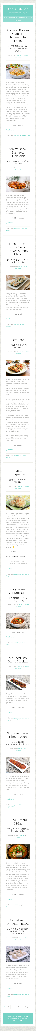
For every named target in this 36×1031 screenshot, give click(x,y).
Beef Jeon (18, 340)
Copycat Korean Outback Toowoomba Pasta (18, 35)
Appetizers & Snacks (18, 228)
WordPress (16, 1020)
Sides (13, 457)
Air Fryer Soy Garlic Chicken (18, 659)
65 (18, 1007)
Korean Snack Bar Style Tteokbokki (18, 152)
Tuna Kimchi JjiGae (18, 821)
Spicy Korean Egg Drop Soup (18, 591)
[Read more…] (10, 130)
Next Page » (26, 1007)
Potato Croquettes (18, 472)
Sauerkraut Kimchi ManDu (18, 921)
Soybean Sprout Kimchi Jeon (18, 735)
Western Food (26, 135)
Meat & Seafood (15, 720)
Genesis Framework (23, 1018)
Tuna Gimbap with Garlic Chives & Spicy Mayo (18, 249)
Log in (21, 1020)
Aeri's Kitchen (18, 9)
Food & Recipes (17, 135)
